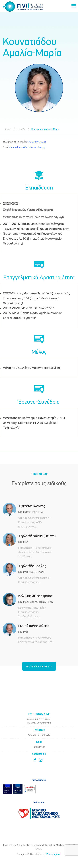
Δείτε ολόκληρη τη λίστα (39, 666)
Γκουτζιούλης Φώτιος (33, 626)
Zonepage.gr (53, 854)
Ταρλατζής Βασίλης (32, 566)
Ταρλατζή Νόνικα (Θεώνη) (37, 536)
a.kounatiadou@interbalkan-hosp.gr (27, 147)
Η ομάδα (21, 129)
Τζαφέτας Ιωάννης (31, 506)
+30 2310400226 (36, 142)
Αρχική (8, 129)
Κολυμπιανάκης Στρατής (35, 596)
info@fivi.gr (39, 747)
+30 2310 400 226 (39, 735)
